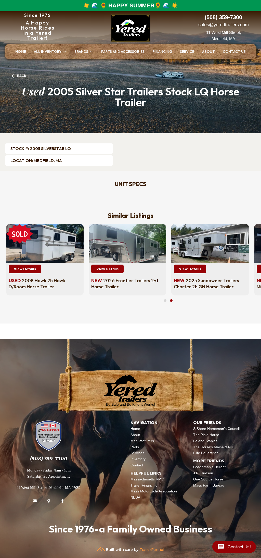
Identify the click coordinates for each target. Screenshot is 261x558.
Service (187, 52)
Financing (162, 52)
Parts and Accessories (123, 52)
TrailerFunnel (151, 549)
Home (20, 52)
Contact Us (234, 52)
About (208, 52)
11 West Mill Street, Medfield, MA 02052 (49, 487)
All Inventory (47, 52)
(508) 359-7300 (48, 458)
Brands (81, 52)
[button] (165, 300)
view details (24, 269)
